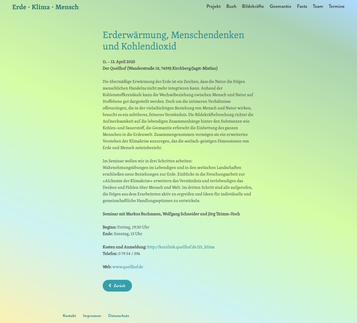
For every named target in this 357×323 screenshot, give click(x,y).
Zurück (119, 285)
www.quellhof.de (127, 267)
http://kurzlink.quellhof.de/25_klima (181, 247)
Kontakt (69, 315)
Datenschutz (118, 315)
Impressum (92, 315)
